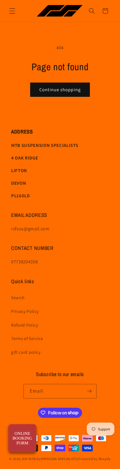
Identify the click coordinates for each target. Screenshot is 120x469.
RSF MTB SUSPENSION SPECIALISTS (50, 459)
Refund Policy (24, 325)
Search (18, 297)
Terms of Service (27, 338)
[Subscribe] (89, 391)
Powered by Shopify (94, 459)
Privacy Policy (25, 311)
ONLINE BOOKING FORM (22, 438)
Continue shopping (60, 89)
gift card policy (26, 352)
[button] (12, 11)
